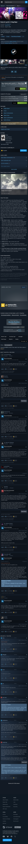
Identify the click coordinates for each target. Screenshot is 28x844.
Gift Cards (5, 808)
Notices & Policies (6, 818)
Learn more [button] (23, 150)
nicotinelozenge (7, 354)
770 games (6, 443)
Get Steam (15, 814)
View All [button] (25, 172)
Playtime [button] (10, 339)
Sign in (2, 67)
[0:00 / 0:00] (14, 51)
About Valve (15, 799)
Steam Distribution (6, 806)
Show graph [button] (23, 341)
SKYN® (5, 617)
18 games (5, 355)
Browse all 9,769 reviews (14, 783)
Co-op (8, 36)
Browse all (23, 94)
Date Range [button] (3, 339)
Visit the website (4, 163)
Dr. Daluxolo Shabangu (9, 442)
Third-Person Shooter (16, 36)
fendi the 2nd (7, 411)
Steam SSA (5, 802)
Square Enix (7, 25)
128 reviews (6, 377)
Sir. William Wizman (8, 523)
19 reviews (11, 487)
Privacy (4, 814)
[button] (3, 5)
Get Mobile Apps (7, 840)
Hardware (15, 804)
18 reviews (11, 413)
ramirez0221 (6, 466)
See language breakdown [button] (6, 315)
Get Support (15, 818)
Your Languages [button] (8, 345)
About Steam (5, 799)
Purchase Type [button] (12, 336)
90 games (6, 467)
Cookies (4, 821)
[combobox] (14, 2)
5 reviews (10, 355)
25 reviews (11, 524)
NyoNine (6, 486)
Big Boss (6, 376)
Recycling (15, 806)
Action (2, 36)
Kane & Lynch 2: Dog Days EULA (8, 123)
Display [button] (16, 339)
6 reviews (11, 467)
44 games (6, 413)
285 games (6, 487)
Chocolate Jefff (7, 554)
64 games (6, 524)
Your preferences (23, 315)
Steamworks (5, 804)
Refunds (4, 823)
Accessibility (5, 816)
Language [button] (20, 336)
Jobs (14, 802)
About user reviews (15, 315)
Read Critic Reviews (12, 306)
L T (4, 596)
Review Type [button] (3, 336)
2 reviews (5, 618)
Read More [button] (23, 400)
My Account (15, 821)
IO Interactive (8, 24)
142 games (6, 555)
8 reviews (11, 555)
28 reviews (11, 443)
